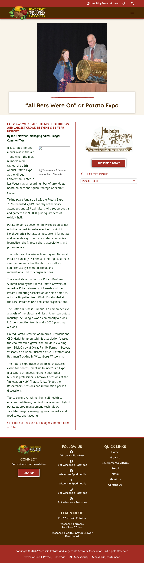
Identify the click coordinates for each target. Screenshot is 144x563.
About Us (115, 479)
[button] (132, 3)
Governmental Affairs (115, 463)
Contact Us (115, 484)
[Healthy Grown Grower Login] (88, 3)
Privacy (47, 557)
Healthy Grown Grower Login (108, 3)
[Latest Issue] (82, 174)
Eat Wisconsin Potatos (72, 518)
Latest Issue (97, 174)
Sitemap (60, 557)
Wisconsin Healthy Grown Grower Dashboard (72, 534)
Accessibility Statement (106, 557)
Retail (115, 468)
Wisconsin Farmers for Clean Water (72, 525)
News (115, 473)
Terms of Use (32, 557)
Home (115, 452)
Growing (115, 457)
